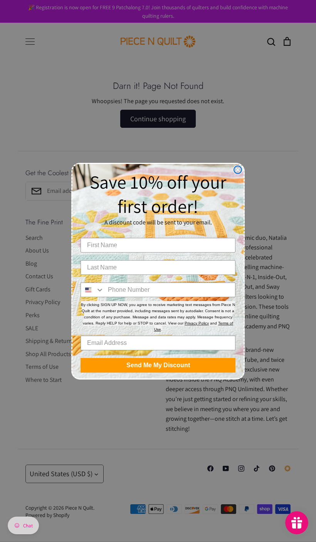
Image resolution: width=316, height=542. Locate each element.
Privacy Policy (197, 323)
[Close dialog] (238, 170)
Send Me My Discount (158, 365)
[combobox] (92, 290)
